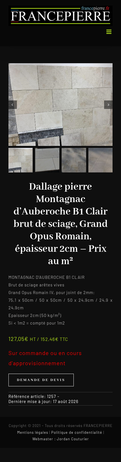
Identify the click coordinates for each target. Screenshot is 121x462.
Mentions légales (32, 432)
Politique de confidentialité (76, 432)
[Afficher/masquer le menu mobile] (109, 32)
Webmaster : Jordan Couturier (60, 439)
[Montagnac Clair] (60, 104)
